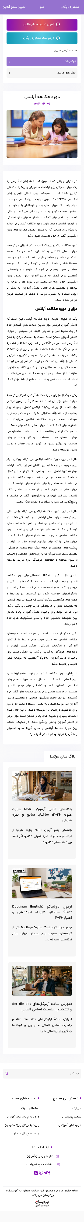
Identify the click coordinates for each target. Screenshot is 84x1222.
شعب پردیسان (71, 1116)
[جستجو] (8, 1074)
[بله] (41, 1172)
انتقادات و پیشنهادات (40, 1165)
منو (42, 7)
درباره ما (75, 1108)
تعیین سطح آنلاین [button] (14, 7)
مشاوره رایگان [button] (70, 7)
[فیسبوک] (49, 1172)
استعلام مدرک (30, 1108)
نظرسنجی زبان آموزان (40, 1156)
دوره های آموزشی (69, 1125)
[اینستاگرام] (36, 1172)
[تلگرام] (46, 1172)
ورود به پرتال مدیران (26, 1133)
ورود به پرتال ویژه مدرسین (21, 1125)
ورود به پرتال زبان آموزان (23, 1116)
